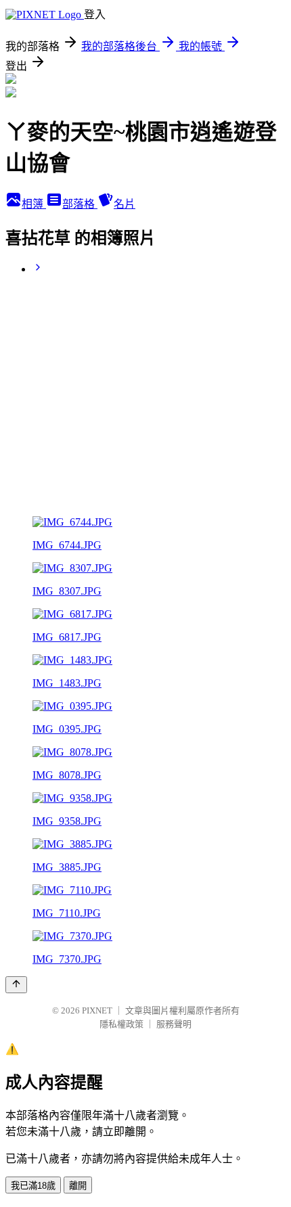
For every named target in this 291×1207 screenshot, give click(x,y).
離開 (78, 1186)
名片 (124, 204)
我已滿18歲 (33, 1186)
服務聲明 (174, 1024)
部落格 (79, 204)
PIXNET (97, 1010)
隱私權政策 (121, 1024)
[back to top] (16, 984)
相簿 (34, 204)
